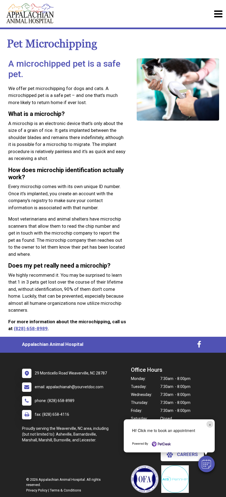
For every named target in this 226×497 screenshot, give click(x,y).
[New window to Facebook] (199, 345)
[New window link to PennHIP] (176, 479)
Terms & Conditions (65, 490)
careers (187, 454)
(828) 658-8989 (31, 328)
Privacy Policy (36, 490)
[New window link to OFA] (146, 479)
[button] (206, 464)
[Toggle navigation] (218, 14)
